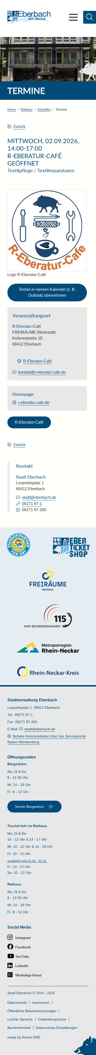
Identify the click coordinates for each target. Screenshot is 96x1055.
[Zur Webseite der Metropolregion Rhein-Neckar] (48, 647)
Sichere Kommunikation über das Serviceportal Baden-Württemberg (46, 739)
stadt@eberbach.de (39, 497)
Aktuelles (44, 109)
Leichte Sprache (20, 1019)
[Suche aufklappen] (89, 17)
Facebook (23, 947)
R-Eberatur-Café (37, 361)
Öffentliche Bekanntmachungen (31, 1011)
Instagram (23, 938)
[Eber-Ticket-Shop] (71, 547)
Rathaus (26, 109)
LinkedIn (22, 966)
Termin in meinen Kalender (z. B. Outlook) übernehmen (47, 292)
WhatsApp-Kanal (28, 975)
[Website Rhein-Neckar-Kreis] (48, 671)
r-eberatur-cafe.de (33, 402)
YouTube (22, 956)
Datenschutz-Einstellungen (56, 1028)
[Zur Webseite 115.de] (48, 616)
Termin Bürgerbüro (29, 807)
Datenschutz (17, 1002)
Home (11, 109)
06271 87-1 (32, 504)
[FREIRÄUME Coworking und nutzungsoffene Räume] (48, 580)
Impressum (40, 1002)
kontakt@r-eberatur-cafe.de (42, 372)
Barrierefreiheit (19, 1028)
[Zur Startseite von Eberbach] (29, 17)
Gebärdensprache (52, 1019)
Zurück (19, 126)
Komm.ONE (31, 1037)
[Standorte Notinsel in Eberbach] (18, 545)
